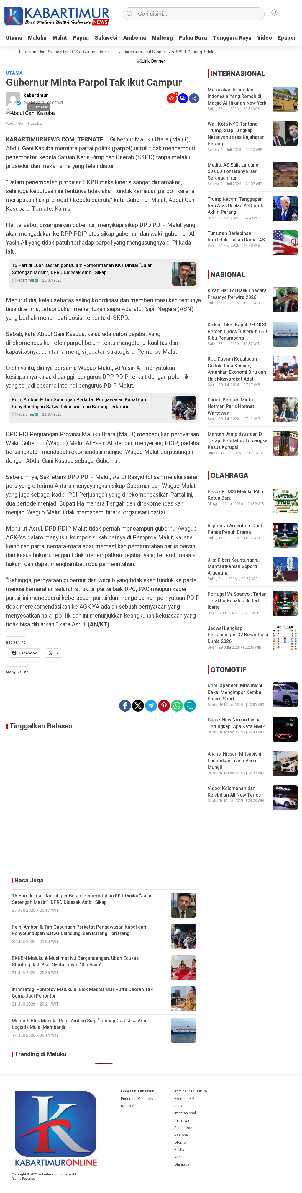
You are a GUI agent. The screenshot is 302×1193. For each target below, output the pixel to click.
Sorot (178, 1106)
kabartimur (36, 95)
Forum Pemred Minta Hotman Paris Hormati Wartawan (231, 406)
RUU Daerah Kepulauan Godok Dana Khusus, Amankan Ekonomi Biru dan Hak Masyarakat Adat (237, 369)
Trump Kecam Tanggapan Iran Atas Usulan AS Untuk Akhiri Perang (235, 206)
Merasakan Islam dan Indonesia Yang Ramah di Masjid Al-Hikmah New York (237, 96)
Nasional (181, 1135)
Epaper (287, 38)
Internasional (185, 1113)
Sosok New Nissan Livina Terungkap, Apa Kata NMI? (236, 723)
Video (264, 38)
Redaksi (127, 1106)
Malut (59, 38)
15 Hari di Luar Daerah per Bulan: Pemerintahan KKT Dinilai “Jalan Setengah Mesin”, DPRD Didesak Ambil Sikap (82, 269)
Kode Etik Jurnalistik (137, 1091)
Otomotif (181, 1142)
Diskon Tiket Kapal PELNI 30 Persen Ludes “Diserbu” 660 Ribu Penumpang (237, 331)
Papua (81, 38)
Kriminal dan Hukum (190, 1091)
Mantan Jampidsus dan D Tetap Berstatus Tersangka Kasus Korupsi (237, 441)
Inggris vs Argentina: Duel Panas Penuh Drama (235, 529)
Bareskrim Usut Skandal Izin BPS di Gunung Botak (54, 52)
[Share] (194, 98)
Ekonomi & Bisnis (188, 1098)
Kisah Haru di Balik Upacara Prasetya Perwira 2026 (237, 294)
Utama (14, 38)
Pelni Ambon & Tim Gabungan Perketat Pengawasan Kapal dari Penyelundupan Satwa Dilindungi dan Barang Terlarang (79, 403)
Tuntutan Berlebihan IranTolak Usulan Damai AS (236, 236)
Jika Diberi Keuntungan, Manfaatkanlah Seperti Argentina (233, 567)
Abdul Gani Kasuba (24, 123)
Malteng (162, 38)
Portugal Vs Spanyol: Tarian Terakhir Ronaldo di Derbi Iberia (237, 601)
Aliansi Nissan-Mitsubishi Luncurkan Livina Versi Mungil (234, 761)
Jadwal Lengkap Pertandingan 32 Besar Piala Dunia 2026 (238, 635)
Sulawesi (106, 38)
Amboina (134, 38)
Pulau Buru (193, 38)
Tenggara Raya (232, 38)
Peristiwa (181, 1120)
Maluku (37, 38)
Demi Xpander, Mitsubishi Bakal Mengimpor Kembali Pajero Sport (236, 692)
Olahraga (181, 1164)
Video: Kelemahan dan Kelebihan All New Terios (234, 792)
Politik (179, 1149)
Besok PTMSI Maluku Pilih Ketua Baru (235, 495)
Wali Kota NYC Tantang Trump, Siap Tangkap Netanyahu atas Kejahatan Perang (236, 134)
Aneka (179, 1157)
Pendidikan (183, 1128)
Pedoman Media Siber (139, 1098)
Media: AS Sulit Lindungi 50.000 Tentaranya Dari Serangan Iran (234, 172)
